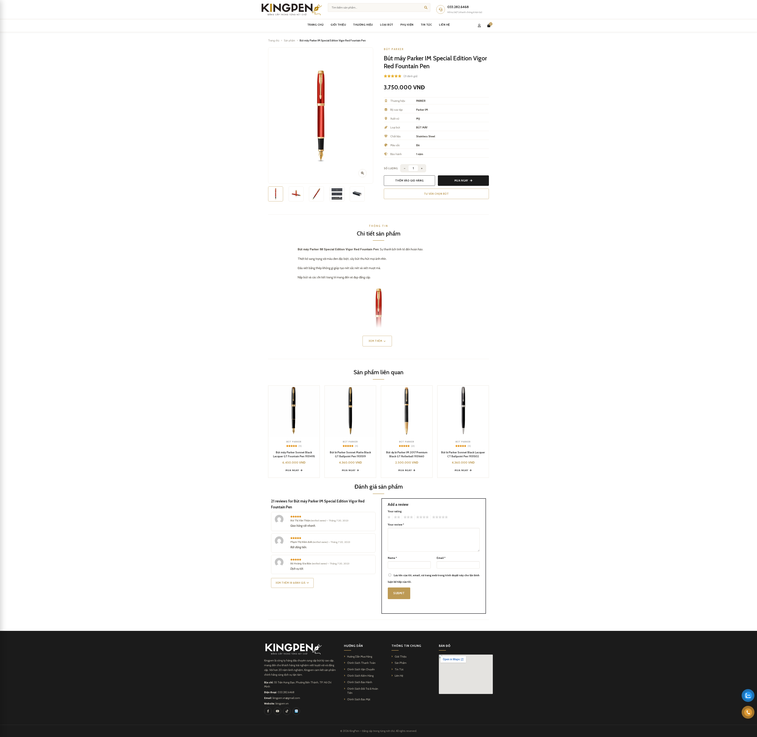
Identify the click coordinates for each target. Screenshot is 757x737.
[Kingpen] (291, 9)
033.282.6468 (286, 692)
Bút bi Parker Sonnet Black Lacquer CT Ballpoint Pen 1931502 (463, 454)
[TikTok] (287, 711)
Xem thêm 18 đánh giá (290, 582)
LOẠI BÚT (386, 24)
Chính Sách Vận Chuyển (361, 669)
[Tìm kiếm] (426, 7)
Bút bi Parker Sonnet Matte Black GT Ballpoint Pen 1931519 (350, 454)
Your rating (395, 511)
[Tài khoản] (479, 26)
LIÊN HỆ (444, 24)
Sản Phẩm (400, 662)
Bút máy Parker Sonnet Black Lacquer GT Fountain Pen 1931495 (294, 454)
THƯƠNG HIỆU (363, 24)
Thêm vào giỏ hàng (409, 180)
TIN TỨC (426, 24)
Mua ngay (461, 180)
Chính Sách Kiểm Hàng (360, 675)
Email (441, 557)
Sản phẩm (289, 40)
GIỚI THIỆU (338, 24)
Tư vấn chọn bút (436, 193)
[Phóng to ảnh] (362, 173)
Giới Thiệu (400, 656)
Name (392, 557)
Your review (396, 524)
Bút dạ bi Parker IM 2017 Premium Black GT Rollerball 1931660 (406, 454)
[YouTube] (277, 711)
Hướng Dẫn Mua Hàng (359, 656)
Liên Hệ (399, 675)
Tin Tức (399, 669)
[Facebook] (268, 711)
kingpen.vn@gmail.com (286, 698)
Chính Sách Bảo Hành (359, 682)
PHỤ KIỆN (407, 24)
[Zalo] (296, 711)
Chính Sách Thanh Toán (361, 662)
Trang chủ (273, 40)
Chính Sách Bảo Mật (358, 699)
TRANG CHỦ (315, 24)
